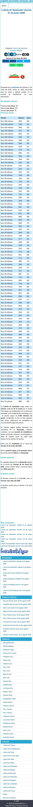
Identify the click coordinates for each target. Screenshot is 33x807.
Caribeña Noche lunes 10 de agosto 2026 (17, 604)
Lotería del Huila (8, 752)
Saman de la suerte (9, 653)
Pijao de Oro (7, 674)
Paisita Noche (7, 702)
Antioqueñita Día (8, 643)
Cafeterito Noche (8, 716)
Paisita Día (6, 660)
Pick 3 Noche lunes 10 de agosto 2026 (16, 615)
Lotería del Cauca (9, 791)
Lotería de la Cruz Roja (11, 756)
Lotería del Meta (8, 763)
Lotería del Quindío (9, 773)
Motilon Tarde (7, 692)
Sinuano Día (7, 681)
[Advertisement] (16, 30)
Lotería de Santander (20, 48)
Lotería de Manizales (10, 766)
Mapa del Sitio (10, 806)
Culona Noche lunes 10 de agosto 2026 (16, 622)
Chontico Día (7, 664)
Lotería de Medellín (9, 780)
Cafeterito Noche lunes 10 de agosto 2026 (17, 625)
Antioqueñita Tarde (9, 699)
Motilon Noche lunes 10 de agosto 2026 (16, 611)
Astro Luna (6, 730)
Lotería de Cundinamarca (11, 749)
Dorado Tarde (7, 695)
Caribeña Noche (8, 737)
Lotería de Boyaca (9, 787)
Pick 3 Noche (7, 713)
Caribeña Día (7, 685)
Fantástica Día (8, 657)
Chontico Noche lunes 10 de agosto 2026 (17, 635)
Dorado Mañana (8, 646)
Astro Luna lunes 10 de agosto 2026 (15, 608)
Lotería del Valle (8, 759)
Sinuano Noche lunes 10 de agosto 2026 (16, 601)
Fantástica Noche (9, 723)
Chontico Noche (8, 706)
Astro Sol (6, 678)
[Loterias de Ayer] (14, 554)
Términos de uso (22, 806)
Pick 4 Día (6, 667)
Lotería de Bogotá (9, 770)
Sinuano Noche (8, 734)
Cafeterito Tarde (8, 650)
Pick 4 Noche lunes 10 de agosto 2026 (16, 618)
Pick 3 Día (6, 671)
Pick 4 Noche (7, 709)
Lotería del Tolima (9, 745)
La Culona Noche (9, 720)
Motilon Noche (8, 727)
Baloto (4, 6)
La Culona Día (8, 688)
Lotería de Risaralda (10, 777)
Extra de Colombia (9, 798)
